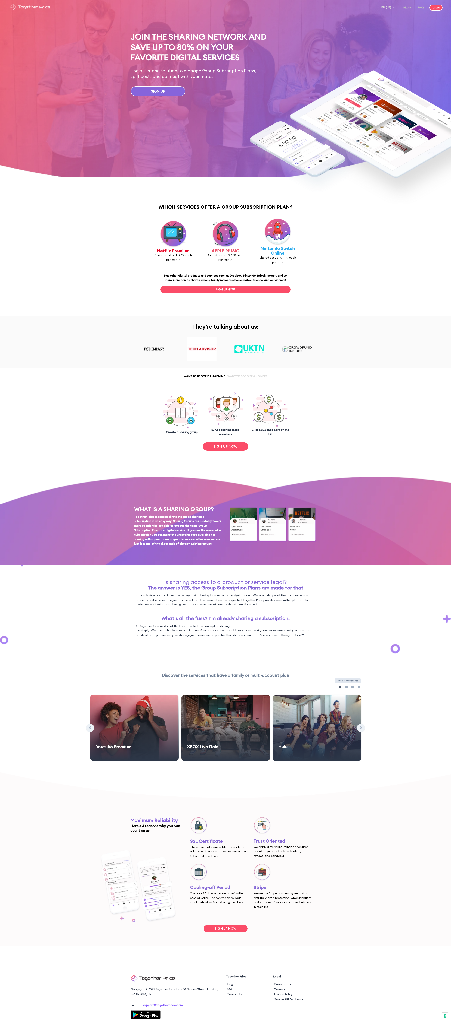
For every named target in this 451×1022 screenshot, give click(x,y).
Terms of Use (282, 984)
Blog (230, 984)
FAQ (421, 7)
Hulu (283, 746)
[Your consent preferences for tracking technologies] (444, 1016)
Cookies (279, 989)
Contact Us (235, 994)
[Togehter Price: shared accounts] (30, 9)
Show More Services (348, 680)
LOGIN (436, 7)
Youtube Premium (113, 746)
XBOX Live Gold (203, 746)
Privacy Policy (283, 994)
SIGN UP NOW (225, 289)
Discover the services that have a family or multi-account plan (225, 675)
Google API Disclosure (288, 999)
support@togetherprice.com (163, 1005)
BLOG (407, 7)
